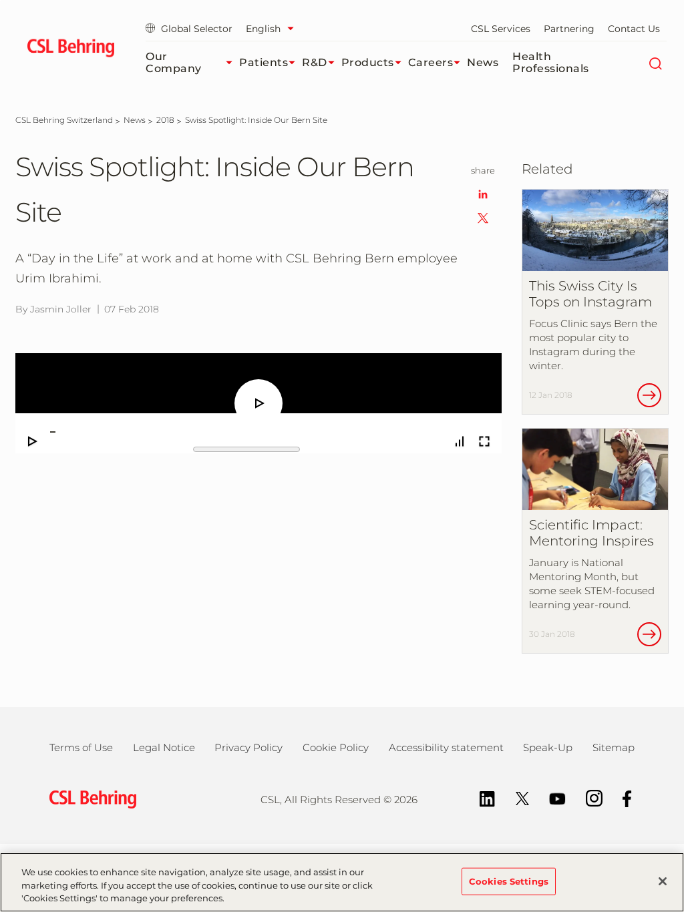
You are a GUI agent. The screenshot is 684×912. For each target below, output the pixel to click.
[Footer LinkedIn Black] (481, 797)
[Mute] (459, 441)
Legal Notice (164, 747)
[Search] (655, 62)
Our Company (174, 62)
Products (367, 62)
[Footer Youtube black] (551, 797)
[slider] (246, 432)
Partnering (569, 29)
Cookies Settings (508, 880)
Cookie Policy (336, 747)
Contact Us (634, 29)
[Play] (32, 441)
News (482, 62)
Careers (431, 62)
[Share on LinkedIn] (483, 193)
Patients (263, 62)
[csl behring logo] (89, 798)
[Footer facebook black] (620, 797)
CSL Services (500, 29)
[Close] (662, 881)
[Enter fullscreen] (484, 441)
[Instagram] (587, 797)
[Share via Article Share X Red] (483, 217)
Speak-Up (547, 747)
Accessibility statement (446, 747)
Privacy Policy (248, 747)
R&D (314, 62)
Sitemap (613, 747)
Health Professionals (550, 62)
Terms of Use (81, 747)
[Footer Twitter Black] (515, 797)
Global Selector (196, 29)
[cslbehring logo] (70, 50)
